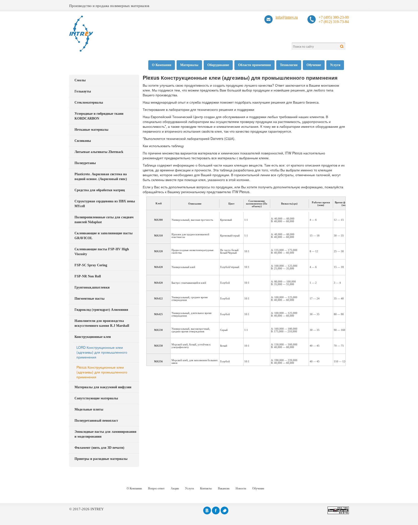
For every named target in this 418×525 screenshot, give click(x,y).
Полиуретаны (85, 163)
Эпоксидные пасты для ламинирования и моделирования (105, 434)
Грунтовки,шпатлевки (92, 287)
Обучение (313, 65)
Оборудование (218, 65)
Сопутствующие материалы (96, 398)
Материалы (189, 65)
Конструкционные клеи (93, 337)
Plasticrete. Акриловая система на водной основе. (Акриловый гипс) (101, 176)
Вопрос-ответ (156, 488)
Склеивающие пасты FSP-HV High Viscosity (102, 251)
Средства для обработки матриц (100, 190)
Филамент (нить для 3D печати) (99, 447)
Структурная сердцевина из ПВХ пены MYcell (105, 203)
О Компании (161, 65)
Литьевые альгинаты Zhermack (99, 152)
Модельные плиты (89, 409)
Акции (175, 488)
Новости (241, 488)
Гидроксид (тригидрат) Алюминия (101, 310)
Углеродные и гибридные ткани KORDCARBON (99, 116)
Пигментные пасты (89, 298)
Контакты (206, 488)
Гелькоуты (83, 91)
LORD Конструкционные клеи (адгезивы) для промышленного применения (101, 352)
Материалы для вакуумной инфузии (103, 387)
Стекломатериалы (89, 102)
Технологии (289, 65)
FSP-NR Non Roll (88, 276)
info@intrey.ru (287, 17)
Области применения (254, 65)
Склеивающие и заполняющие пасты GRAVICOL (104, 235)
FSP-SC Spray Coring (91, 265)
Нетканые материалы (91, 129)
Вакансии (223, 488)
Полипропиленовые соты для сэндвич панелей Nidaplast (104, 219)
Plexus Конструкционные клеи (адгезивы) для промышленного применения (101, 372)
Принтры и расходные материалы (101, 459)
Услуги (335, 65)
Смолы (80, 80)
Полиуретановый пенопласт (96, 420)
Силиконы (83, 141)
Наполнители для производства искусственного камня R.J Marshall (102, 323)
